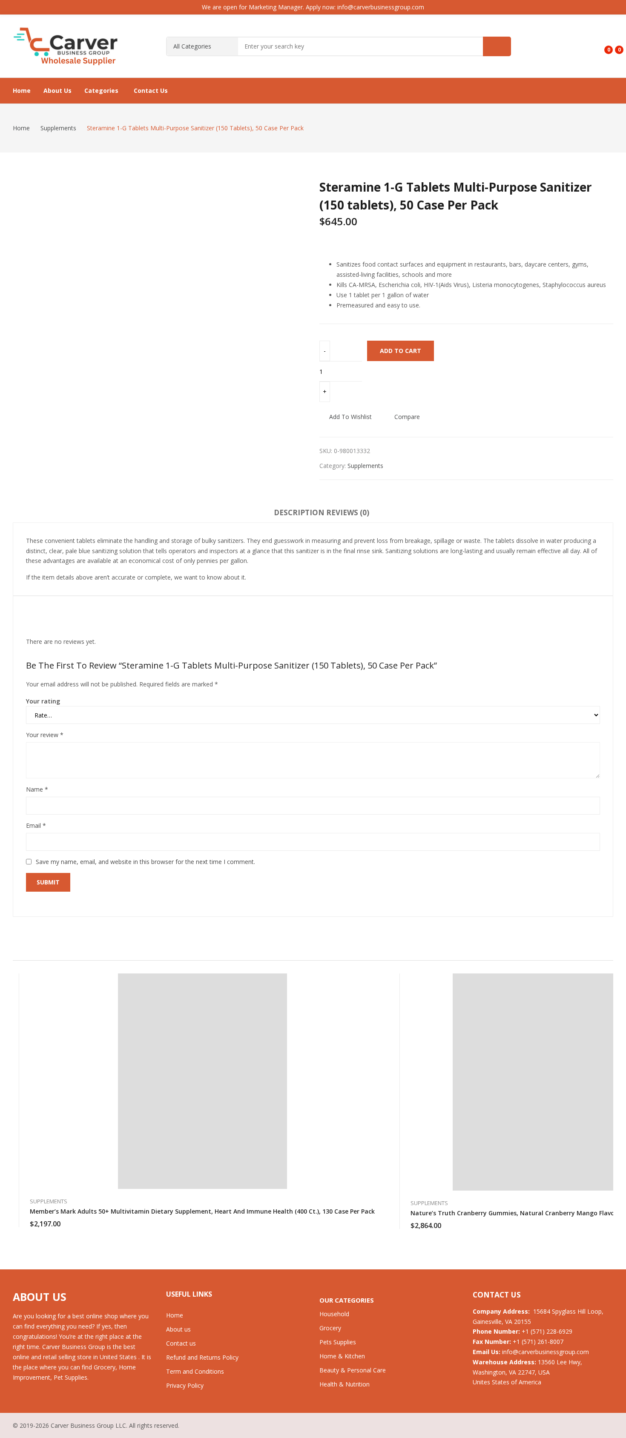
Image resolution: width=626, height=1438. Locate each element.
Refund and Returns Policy (202, 1357)
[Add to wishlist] (374, 1001)
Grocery (330, 1328)
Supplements (365, 466)
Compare (407, 417)
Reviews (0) (347, 512)
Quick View (374, 981)
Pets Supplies (337, 1342)
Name (37, 789)
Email (36, 825)
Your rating (43, 701)
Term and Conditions (195, 1371)
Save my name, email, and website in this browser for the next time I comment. (145, 862)
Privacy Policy (185, 1385)
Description (299, 512)
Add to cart (400, 351)
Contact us (181, 1343)
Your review (44, 735)
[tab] (299, 513)
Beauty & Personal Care (352, 1370)
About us (178, 1329)
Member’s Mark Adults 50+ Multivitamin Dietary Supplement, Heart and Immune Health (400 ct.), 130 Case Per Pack (202, 1211)
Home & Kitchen (342, 1356)
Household (334, 1314)
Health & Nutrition (344, 1384)
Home (174, 1315)
